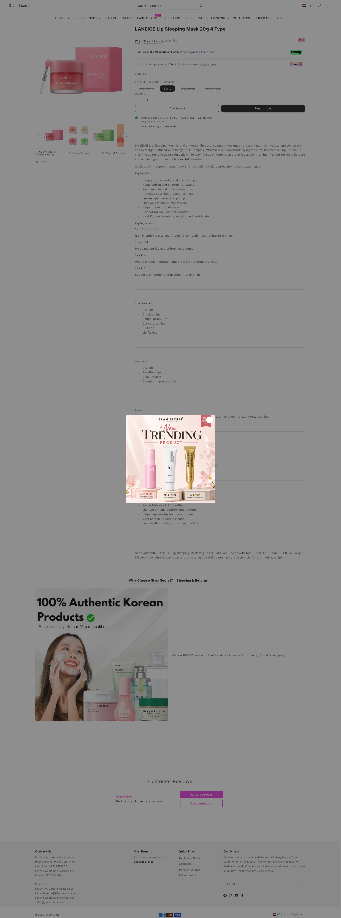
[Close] (209, 419)
